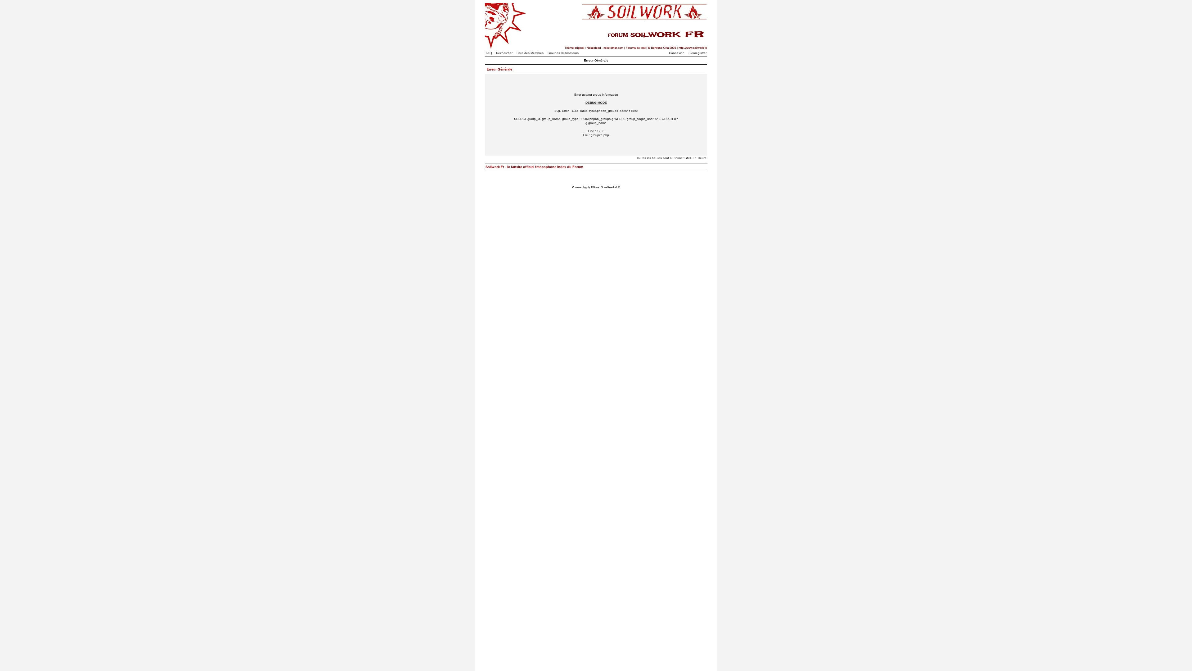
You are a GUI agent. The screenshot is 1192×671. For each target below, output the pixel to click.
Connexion (676, 53)
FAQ (489, 53)
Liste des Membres (530, 53)
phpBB (590, 187)
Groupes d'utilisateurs (563, 53)
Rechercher (504, 53)
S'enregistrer (698, 53)
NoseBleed (607, 187)
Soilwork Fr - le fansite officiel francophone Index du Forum (534, 167)
